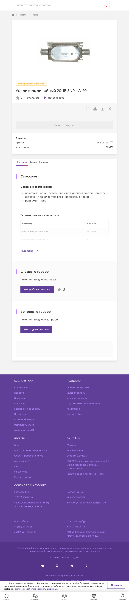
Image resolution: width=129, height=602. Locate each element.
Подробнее (27, 250)
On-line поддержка (78, 387)
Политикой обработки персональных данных (35, 589)
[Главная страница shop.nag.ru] (13, 15)
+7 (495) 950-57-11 (75, 450)
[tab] (22, 162)
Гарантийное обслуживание (83, 403)
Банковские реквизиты (27, 408)
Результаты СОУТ (24, 424)
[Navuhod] (57, 566)
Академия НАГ (22, 461)
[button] (113, 5)
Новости (19, 392)
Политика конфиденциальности (64, 575)
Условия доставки (77, 398)
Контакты (19, 403)
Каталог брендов (24, 419)
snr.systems (20, 471)
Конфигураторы (23, 477)
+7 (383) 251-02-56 (23, 526)
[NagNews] (72, 566)
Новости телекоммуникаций (30, 450)
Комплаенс (73, 408)
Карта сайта (74, 414)
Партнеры (20, 414)
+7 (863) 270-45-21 (76, 497)
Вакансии (20, 398)
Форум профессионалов (28, 455)
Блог (17, 445)
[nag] (87, 566)
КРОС (17, 466)
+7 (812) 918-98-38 (76, 526)
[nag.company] (43, 566)
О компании (21, 387)
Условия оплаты (76, 392)
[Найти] (105, 5)
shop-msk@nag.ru (77, 455)
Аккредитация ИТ (24, 430)
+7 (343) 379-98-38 (23, 497)
